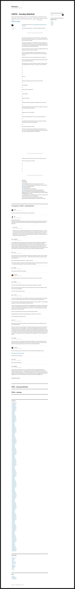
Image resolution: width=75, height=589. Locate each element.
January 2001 (14, 537)
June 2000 (13, 543)
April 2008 (13, 458)
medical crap (14, 561)
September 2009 (14, 442)
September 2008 (14, 453)
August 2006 (14, 476)
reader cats (13, 565)
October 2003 (14, 507)
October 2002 (14, 518)
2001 (22, 194)
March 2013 (13, 405)
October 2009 (14, 441)
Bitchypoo (14, 6)
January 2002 (14, 526)
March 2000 (13, 546)
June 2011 (13, 423)
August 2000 (14, 541)
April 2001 (13, 534)
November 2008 (14, 451)
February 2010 (14, 438)
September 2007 (14, 464)
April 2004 (13, 501)
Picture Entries (14, 563)
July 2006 (13, 477)
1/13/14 (52, 22)
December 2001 (14, 527)
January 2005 (14, 493)
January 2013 (14, 406)
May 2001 (13, 533)
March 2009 (14, 448)
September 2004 (14, 497)
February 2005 (14, 492)
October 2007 (14, 463)
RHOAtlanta (13, 566)
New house (13, 562)
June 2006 (13, 478)
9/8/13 (52, 24)
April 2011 (13, 425)
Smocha (15, 294)
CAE (12, 557)
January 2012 (14, 417)
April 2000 (13, 545)
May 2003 (13, 511)
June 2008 (13, 456)
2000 (23, 197)
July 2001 (13, 531)
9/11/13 (52, 23)
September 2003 (14, 508)
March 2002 (13, 524)
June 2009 (13, 445)
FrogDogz (15, 347)
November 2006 (14, 473)
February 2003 (14, 514)
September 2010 (14, 431)
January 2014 (14, 403)
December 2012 (14, 407)
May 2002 (13, 522)
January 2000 (14, 548)
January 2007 (14, 471)
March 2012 (13, 415)
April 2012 (13, 414)
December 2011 (14, 418)
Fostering (12, 29)
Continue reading (15, 21)
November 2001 (14, 528)
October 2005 (14, 485)
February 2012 (14, 416)
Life (12, 560)
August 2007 (14, 465)
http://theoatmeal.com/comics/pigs (17, 353)
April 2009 (13, 447)
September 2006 (14, 475)
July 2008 (13, 455)
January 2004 (14, 504)
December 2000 (14, 538)
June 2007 (13, 467)
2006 (23, 185)
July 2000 (13, 542)
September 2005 (14, 486)
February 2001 (14, 536)
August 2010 (14, 432)
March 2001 (13, 535)
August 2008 (14, 454)
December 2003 (14, 505)
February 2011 (14, 427)
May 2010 (13, 435)
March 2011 (13, 426)
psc (12, 564)
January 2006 (14, 482)
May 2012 (13, 413)
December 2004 (14, 494)
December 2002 (14, 516)
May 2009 (13, 446)
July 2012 (13, 411)
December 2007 (14, 461)
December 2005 (14, 483)
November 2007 (14, 462)
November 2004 (14, 495)
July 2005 (13, 488)
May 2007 (13, 468)
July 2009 (13, 444)
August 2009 (14, 443)
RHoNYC (13, 567)
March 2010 (13, 437)
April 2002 (13, 523)
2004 (23, 188)
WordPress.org (14, 578)
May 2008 (13, 457)
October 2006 (14, 474)
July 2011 (13, 422)
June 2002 (13, 521)
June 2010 (13, 434)
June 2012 (13, 412)
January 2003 (14, 515)
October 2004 (14, 496)
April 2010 (13, 436)
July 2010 (13, 433)
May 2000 (13, 544)
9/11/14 (52, 21)
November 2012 (14, 408)
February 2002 (14, 525)
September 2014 (14, 402)
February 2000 (14, 547)
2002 (23, 191)
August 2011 (13, 421)
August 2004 (14, 498)
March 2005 (13, 491)
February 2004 (14, 503)
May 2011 (13, 424)
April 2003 (13, 512)
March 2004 (13, 502)
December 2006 (14, 472)
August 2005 (14, 487)
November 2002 (14, 517)
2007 (23, 183)
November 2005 (14, 484)
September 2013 (14, 404)
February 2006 (14, 481)
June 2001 (13, 532)
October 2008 (14, 452)
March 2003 (13, 513)
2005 (23, 187)
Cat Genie (30, 28)
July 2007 (13, 466)
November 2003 (14, 506)
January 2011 (14, 428)
